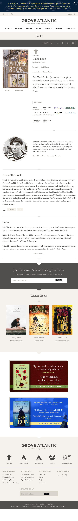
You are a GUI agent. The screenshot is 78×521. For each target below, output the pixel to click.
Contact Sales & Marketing (10, 483)
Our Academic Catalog (27, 474)
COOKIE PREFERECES (37, 506)
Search (70, 14)
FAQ (40, 480)
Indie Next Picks (7, 474)
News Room (42, 474)
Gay (20, 209)
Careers (41, 477)
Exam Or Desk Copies (27, 477)
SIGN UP (59, 280)
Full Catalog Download (9, 480)
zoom (7, 91)
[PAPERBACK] (38, 102)
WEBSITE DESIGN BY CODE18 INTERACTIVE (56, 506)
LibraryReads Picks (8, 477)
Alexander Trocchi (39, 62)
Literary (12, 209)
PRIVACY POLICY (15, 506)
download (19, 91)
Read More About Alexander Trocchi (46, 156)
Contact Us (42, 483)
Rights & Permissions (27, 480)
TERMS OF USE (26, 506)
